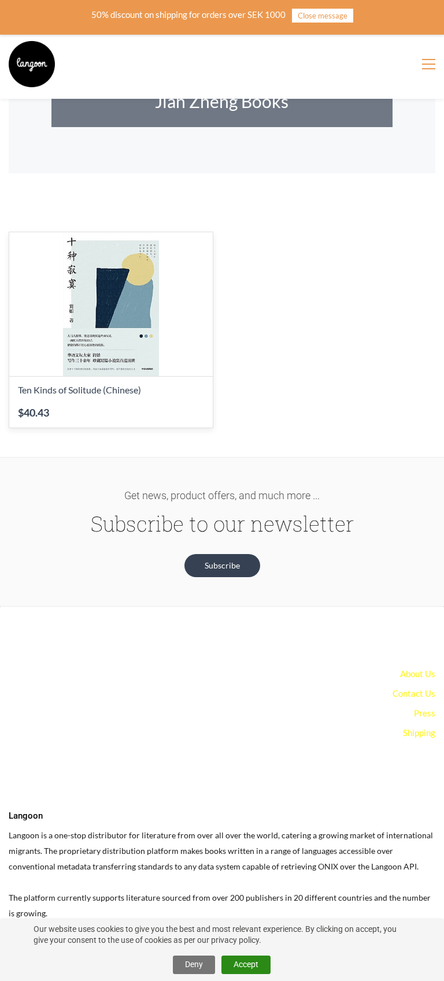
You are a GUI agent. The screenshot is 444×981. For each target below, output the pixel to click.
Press (424, 713)
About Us (417, 673)
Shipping (419, 732)
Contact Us (414, 693)
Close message (322, 15)
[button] (222, 565)
